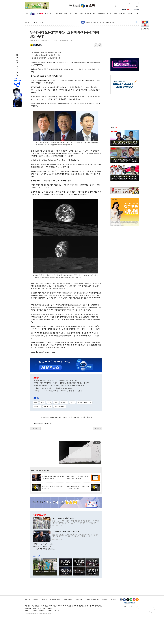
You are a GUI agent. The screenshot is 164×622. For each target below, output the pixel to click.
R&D (49, 402)
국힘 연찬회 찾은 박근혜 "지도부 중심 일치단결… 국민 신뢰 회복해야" (92, 562)
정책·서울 (58, 13)
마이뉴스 (136, 9)
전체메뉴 (27, 13)
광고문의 (113, 599)
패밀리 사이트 (127, 606)
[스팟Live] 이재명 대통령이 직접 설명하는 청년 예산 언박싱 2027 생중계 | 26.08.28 (124, 160)
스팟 (114, 127)
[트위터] (127, 599)
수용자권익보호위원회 (93, 599)
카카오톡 (31, 45)
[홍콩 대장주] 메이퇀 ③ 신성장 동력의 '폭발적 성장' (53, 487)
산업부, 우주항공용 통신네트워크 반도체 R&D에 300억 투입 (53, 388)
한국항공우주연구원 (84, 402)
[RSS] (137, 599)
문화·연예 (122, 13)
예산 (42, 402)
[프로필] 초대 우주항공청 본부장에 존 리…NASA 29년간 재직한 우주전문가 (58, 391)
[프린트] (100, 45)
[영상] (124, 137)
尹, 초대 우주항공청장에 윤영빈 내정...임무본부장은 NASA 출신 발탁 (56, 380)
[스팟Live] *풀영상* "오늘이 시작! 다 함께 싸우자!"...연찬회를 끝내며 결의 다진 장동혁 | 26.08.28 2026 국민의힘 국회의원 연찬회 (125, 142)
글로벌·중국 (79, 13)
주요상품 (36, 599)
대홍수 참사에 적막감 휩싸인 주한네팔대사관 (79, 562)
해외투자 (88, 13)
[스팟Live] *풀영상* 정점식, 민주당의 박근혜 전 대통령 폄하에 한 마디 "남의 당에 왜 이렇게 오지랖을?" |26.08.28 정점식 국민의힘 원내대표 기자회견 (125, 177)
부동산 (109, 13)
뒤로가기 (36, 428)
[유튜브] (121, 599)
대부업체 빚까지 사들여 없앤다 (43, 546)
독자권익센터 (79, 599)
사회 (70, 13)
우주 (35, 402)
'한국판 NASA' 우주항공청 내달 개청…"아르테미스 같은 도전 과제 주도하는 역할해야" (61, 383)
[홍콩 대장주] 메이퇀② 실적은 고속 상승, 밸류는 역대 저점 (78, 487)
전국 (115, 13)
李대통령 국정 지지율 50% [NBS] (44, 549)
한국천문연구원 (60, 406)
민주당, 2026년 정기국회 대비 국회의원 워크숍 (65, 571)
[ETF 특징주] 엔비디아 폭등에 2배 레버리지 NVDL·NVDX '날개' (53, 477)
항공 (55, 402)
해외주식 (126, 9)
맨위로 (97, 428)
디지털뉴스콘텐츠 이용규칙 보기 (42, 423)
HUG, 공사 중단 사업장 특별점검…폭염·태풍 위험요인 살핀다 (104, 22)
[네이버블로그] (130, 599)
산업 (94, 13)
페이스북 (34, 45)
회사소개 (27, 599)
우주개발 (37, 406)
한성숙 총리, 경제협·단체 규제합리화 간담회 (66, 562)
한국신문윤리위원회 (129, 603)
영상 (38, 13)
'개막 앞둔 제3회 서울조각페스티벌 (44, 571)
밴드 (40, 45)
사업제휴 (44, 599)
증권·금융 (101, 13)
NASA (72, 402)
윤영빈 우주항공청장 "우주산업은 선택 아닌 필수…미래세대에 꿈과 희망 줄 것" (59, 385)
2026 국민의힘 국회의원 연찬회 (79, 571)
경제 (65, 13)
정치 (51, 13)
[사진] (41, 523)
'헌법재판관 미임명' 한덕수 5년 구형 (65, 531)
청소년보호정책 (68, 599)
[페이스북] (124, 599)
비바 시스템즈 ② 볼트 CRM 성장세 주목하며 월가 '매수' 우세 (78, 477)
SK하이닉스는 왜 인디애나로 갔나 (44, 544)
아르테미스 (47, 406)
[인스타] (134, 599)
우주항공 (64, 402)
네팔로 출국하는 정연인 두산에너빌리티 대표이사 (92, 571)
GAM (136, 13)
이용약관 (104, 599)
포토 (46, 13)
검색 (137, 6)
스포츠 (130, 13)
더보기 (136, 22)
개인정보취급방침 (55, 599)
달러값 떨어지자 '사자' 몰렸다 (63, 518)
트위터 (37, 45)
